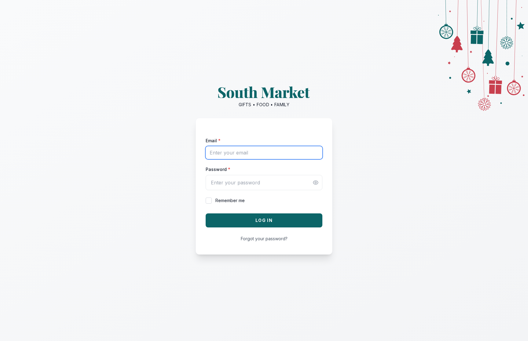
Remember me (230, 200)
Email (213, 140)
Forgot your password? (264, 238)
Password (218, 169)
